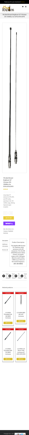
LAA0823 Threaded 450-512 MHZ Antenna (8, 351)
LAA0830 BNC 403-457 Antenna (21, 314)
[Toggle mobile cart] (23, 6)
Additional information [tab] (5, 245)
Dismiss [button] (23, 2)
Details (8, 323)
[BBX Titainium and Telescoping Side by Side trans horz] (14, 98)
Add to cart (9, 218)
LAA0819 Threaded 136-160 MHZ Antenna (8, 315)
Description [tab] (5, 240)
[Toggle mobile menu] (26, 6)
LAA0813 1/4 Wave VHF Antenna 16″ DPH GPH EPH (21, 351)
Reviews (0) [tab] (5, 250)
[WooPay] (9, 223)
